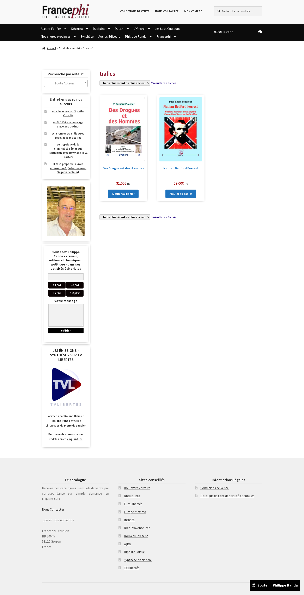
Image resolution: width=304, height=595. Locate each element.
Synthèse (87, 36)
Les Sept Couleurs (167, 28)
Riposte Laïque (134, 552)
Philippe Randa (135, 36)
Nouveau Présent (136, 536)
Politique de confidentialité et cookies (227, 496)
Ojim (127, 544)
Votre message (65, 301)
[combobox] (66, 83)
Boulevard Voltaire (137, 488)
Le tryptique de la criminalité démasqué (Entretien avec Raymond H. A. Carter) (68, 151)
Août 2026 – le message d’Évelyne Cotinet (68, 124)
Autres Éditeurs (109, 36)
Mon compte (193, 11)
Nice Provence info (137, 528)
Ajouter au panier (123, 194)
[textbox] (65, 83)
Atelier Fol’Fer (51, 28)
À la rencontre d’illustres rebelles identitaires (68, 135)
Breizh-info (132, 496)
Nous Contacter (167, 11)
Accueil (51, 48)
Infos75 (129, 520)
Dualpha (99, 28)
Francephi (164, 36)
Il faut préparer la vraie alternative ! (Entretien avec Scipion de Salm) (68, 168)
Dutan (119, 28)
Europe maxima (135, 512)
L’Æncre (139, 28)
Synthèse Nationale (138, 560)
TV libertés (131, 568)
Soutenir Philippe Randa (277, 585)
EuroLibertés (133, 504)
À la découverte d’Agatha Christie (68, 113)
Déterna (77, 28)
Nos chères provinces (56, 36)
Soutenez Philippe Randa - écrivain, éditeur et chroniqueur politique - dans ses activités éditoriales (66, 260)
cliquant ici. (75, 439)
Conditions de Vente (134, 11)
